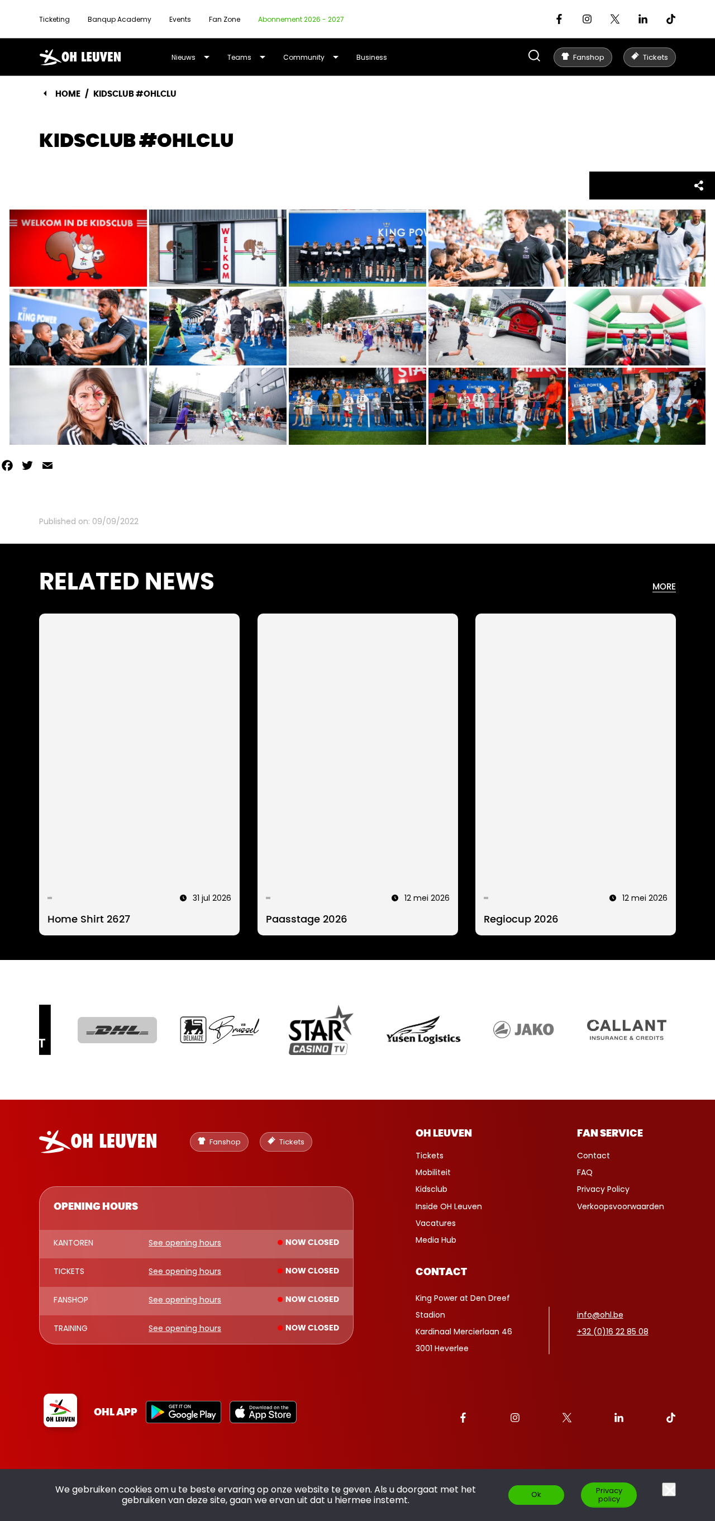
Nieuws (183, 57)
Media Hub (436, 1240)
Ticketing (54, 19)
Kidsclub (431, 1189)
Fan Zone (224, 19)
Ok (536, 1494)
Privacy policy (609, 1494)
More (664, 587)
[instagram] (587, 19)
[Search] (534, 57)
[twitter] (615, 19)
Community (304, 57)
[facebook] (559, 19)
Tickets (430, 1155)
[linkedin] (643, 19)
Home (67, 94)
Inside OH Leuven (449, 1206)
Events (180, 19)
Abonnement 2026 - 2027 (301, 19)
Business (371, 57)
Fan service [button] (610, 1134)
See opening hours (185, 1243)
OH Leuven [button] (444, 1134)
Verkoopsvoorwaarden (620, 1206)
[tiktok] (671, 19)
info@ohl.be (600, 1314)
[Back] (45, 93)
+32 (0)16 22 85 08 (613, 1331)
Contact (593, 1155)
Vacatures (436, 1223)
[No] (669, 1489)
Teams (239, 57)
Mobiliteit (433, 1172)
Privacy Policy (603, 1189)
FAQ (585, 1172)
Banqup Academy (119, 19)
